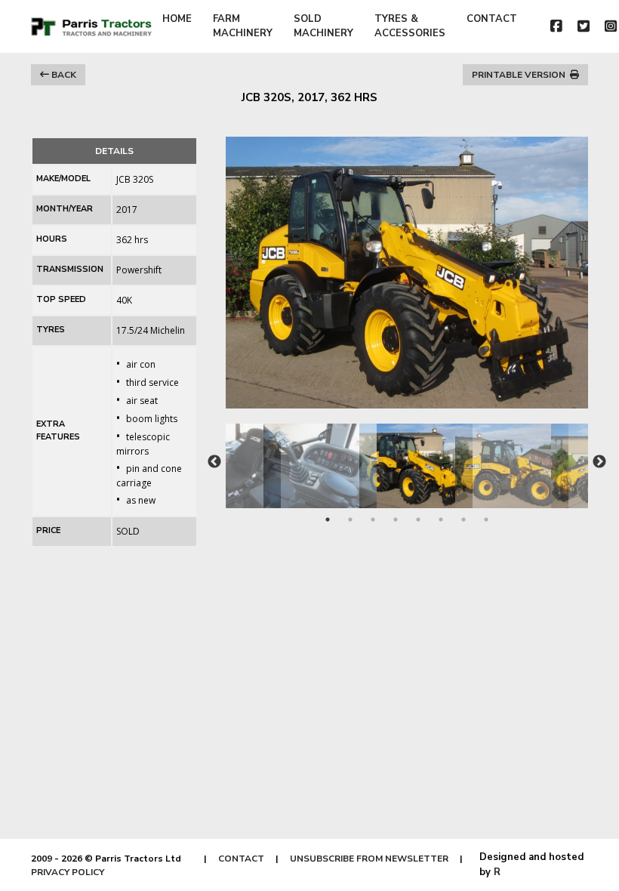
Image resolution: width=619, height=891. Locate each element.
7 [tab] (463, 519)
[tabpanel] (407, 458)
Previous (214, 462)
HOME (177, 19)
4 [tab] (395, 519)
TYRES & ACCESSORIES (409, 26)
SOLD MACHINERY (323, 26)
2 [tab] (350, 519)
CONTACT (492, 19)
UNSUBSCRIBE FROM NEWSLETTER (369, 858)
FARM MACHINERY (243, 26)
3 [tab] (372, 519)
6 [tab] (440, 519)
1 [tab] (327, 519)
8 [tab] (486, 519)
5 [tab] (418, 519)
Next (599, 462)
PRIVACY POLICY (67, 872)
